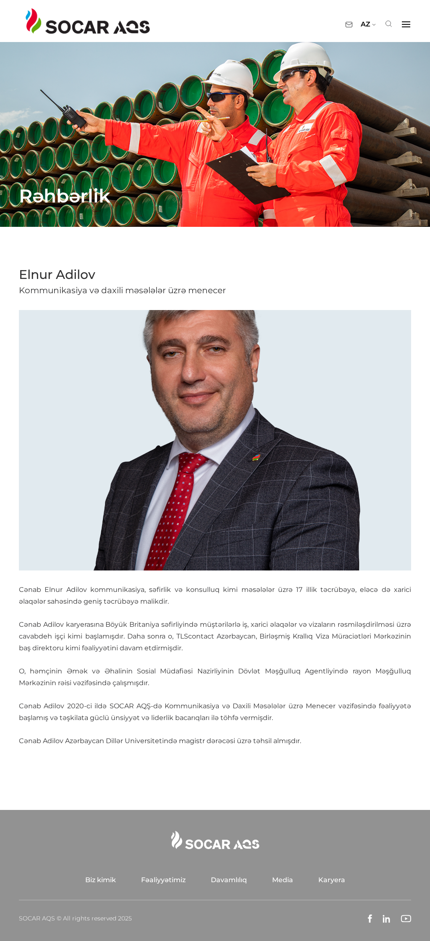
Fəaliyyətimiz (163, 880)
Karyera (331, 880)
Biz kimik (100, 880)
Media (282, 880)
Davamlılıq (229, 880)
